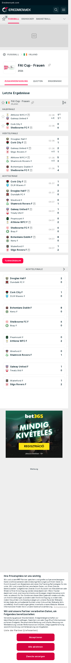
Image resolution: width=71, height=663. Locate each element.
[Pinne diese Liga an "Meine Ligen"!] (33, 103)
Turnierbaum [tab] (13, 260)
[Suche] (56, 10)
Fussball (13, 54)
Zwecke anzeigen (35, 656)
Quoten (38, 81)
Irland (33, 54)
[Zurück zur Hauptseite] (19, 10)
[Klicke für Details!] (34, 116)
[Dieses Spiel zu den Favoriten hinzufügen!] (3, 117)
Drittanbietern (60, 607)
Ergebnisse (55, 81)
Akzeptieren (35, 637)
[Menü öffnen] (64, 10)
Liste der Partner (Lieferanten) (21, 630)
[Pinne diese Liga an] (49, 65)
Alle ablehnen (35, 646)
